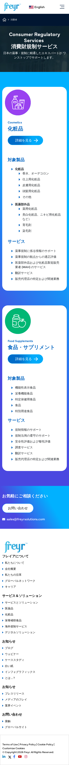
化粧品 (9, 614)
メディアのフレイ (16, 699)
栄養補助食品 (13, 620)
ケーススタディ (14, 660)
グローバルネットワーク (20, 580)
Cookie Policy (46, 744)
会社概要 (10, 569)
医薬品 (9, 608)
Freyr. (27, 752)
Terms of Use (10, 744)
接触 (7, 721)
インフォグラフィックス (20, 672)
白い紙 (9, 666)
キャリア (10, 586)
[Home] (12, 7)
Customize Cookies (13, 748)
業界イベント (13, 705)
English (39, 7)
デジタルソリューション (20, 632)
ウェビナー (12, 654)
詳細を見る (23, 140)
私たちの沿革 (13, 574)
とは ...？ (10, 678)
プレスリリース (14, 693)
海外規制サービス (16, 626)
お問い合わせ (18, 508)
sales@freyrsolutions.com (26, 519)
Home (4, 19)
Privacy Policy (28, 744)
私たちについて (14, 562)
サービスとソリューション (21, 602)
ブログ (9, 648)
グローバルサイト (16, 727)
